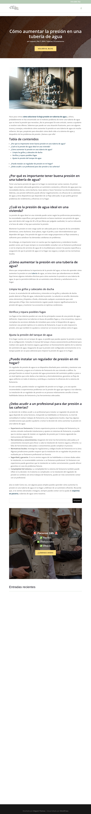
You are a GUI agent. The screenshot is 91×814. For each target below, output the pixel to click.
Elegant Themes (39, 811)
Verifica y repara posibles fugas (24, 155)
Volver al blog (45, 48)
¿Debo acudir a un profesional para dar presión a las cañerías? (35, 166)
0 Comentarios (59, 41)
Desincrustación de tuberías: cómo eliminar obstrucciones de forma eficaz (38, 784)
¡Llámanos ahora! (45, 553)
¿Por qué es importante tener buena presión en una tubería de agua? (38, 144)
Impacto (33, 41)
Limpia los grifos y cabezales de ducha (27, 152)
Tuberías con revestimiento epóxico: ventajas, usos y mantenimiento (36, 717)
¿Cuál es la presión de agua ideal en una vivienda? (30, 146)
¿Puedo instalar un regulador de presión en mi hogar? (32, 164)
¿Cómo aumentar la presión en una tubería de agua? (31, 149)
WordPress (64, 811)
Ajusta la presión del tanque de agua (26, 158)
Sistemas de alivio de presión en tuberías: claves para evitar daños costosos (39, 650)
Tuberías (49, 41)
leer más (14, 654)
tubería (34, 273)
